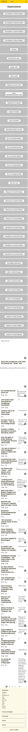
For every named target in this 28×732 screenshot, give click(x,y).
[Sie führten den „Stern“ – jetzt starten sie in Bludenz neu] (21, 472)
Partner (4, 725)
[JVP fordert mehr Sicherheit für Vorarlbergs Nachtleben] (22, 402)
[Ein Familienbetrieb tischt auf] (22, 393)
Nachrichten (5, 690)
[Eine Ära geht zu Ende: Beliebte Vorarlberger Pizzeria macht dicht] (22, 440)
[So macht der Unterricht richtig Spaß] (22, 670)
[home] (14, 1)
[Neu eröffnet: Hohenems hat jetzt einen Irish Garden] (22, 652)
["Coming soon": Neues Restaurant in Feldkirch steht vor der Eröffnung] (22, 483)
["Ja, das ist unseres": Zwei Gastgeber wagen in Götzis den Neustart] (22, 450)
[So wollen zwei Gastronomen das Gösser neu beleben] (22, 549)
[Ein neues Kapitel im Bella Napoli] (22, 541)
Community (5, 716)
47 (19, 686)
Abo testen (4, 1)
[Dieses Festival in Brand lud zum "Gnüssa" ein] (22, 610)
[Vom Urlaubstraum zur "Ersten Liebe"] (22, 580)
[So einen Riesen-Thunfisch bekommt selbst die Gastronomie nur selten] (22, 569)
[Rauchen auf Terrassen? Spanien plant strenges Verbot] (22, 504)
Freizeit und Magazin (7, 711)
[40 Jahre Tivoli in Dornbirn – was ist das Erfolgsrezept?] (22, 422)
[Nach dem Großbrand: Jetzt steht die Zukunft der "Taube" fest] (14, 350)
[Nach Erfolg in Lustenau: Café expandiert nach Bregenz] (22, 588)
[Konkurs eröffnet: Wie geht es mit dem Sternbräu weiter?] (22, 431)
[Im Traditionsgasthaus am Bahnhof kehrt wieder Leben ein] (22, 641)
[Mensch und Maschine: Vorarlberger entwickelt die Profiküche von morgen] (22, 599)
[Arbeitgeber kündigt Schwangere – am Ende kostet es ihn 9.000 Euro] (22, 558)
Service (4, 720)
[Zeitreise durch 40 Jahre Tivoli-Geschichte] (22, 413)
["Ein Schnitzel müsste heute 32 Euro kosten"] (22, 522)
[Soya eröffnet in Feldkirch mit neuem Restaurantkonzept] (22, 632)
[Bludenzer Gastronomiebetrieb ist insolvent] (22, 513)
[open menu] (26, 1)
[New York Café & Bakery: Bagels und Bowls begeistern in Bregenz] (22, 493)
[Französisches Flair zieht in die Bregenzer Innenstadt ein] (22, 461)
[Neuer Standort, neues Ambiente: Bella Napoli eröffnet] (22, 531)
